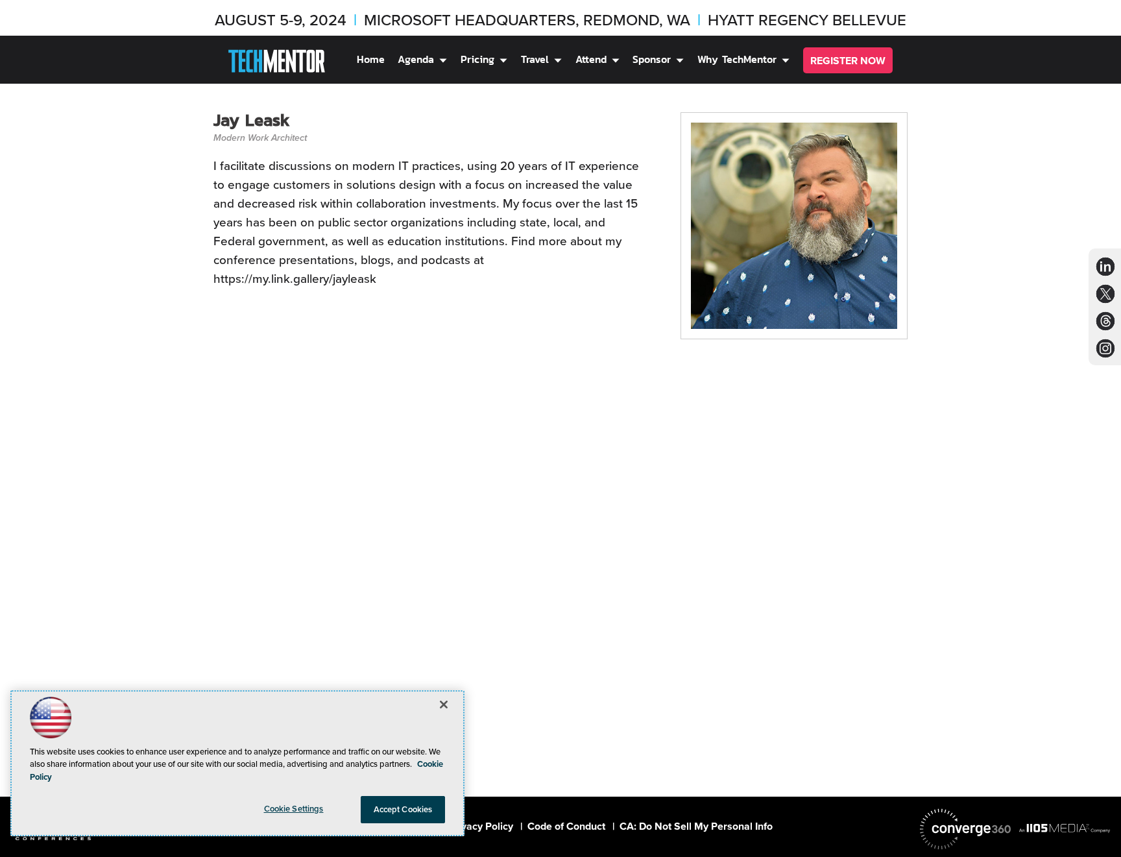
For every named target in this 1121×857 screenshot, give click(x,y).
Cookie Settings (294, 809)
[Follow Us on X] (1105, 293)
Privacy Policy (480, 826)
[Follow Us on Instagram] (1105, 348)
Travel (535, 59)
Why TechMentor (737, 59)
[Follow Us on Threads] (1106, 321)
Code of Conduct (566, 826)
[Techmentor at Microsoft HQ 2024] (276, 63)
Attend (591, 59)
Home (371, 59)
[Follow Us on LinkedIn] (1105, 266)
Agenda (416, 59)
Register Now (848, 60)
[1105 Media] (1064, 828)
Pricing (477, 59)
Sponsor (652, 59)
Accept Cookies (403, 809)
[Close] (443, 704)
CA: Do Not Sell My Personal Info (696, 826)
